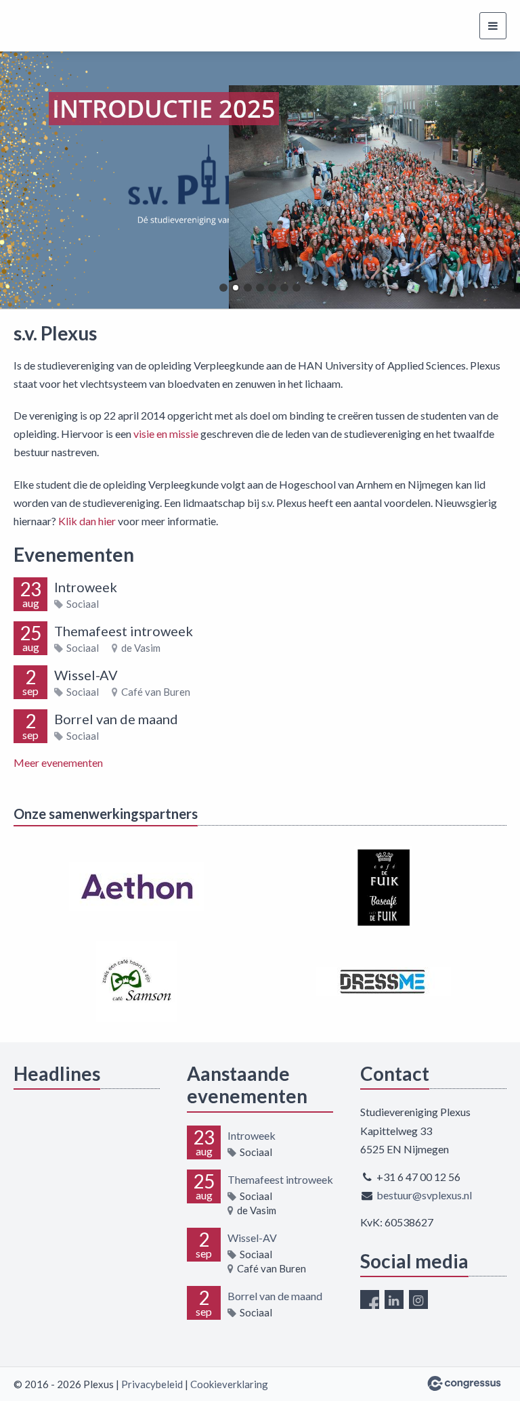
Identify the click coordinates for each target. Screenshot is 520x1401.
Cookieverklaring (229, 1384)
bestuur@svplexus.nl (424, 1194)
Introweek (85, 587)
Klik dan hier (88, 520)
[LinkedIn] (394, 1299)
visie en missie (165, 433)
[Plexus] (56, 26)
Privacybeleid (152, 1384)
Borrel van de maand (116, 719)
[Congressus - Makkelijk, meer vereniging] (464, 1383)
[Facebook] (369, 1299)
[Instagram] (418, 1299)
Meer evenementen (58, 762)
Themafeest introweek (123, 631)
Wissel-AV (86, 675)
